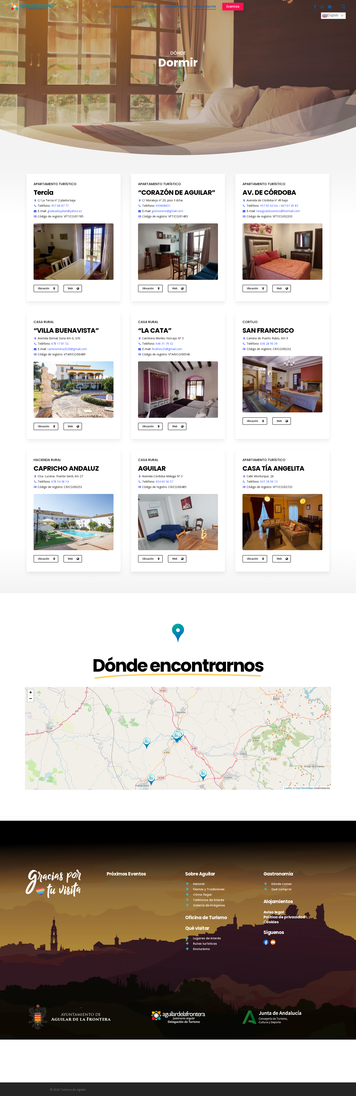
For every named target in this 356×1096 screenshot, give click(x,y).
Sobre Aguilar (200, 874)
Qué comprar (281, 889)
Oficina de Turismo (206, 917)
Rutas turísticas (205, 944)
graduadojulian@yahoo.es (64, 211)
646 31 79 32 (164, 343)
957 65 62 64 (269, 206)
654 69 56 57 (164, 481)
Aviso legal (273, 912)
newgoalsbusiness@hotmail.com (278, 211)
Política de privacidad (284, 917)
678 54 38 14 (60, 481)
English (332, 15)
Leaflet (288, 788)
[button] (176, 737)
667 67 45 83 (289, 206)
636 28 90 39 (269, 343)
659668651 (163, 206)
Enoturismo (201, 949)
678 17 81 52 (60, 343)
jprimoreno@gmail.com (167, 211)
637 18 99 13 (269, 481)
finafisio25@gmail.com (167, 349)
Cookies (271, 921)
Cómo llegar (202, 895)
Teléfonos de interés (208, 900)
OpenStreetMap (304, 788)
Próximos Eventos (126, 874)
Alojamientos (278, 901)
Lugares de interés (207, 938)
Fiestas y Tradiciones (209, 889)
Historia (199, 884)
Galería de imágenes (209, 905)
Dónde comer (281, 884)
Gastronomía (278, 874)
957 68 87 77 (60, 206)
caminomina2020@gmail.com (67, 349)
